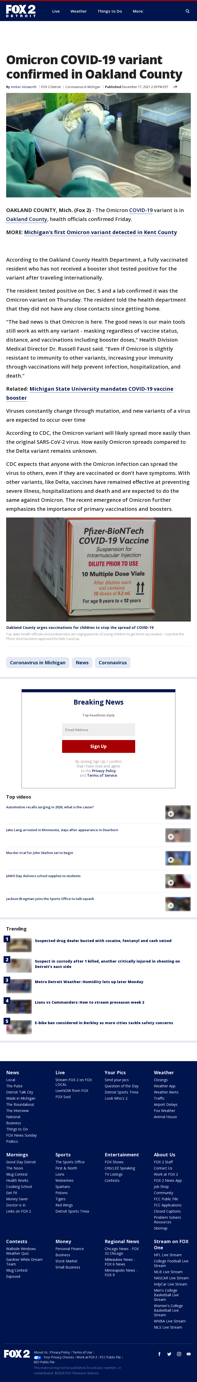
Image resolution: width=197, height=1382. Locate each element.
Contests (112, 1180)
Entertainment (122, 1154)
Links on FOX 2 (18, 1211)
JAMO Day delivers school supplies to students (43, 876)
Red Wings (64, 1205)
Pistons (61, 1192)
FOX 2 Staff (163, 1161)
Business (13, 1122)
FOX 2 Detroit (51, 87)
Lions (59, 1174)
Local (10, 1079)
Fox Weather (164, 1110)
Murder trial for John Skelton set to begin (39, 852)
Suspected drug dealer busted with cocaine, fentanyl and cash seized (103, 940)
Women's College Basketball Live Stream (168, 1310)
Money (63, 1241)
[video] (178, 812)
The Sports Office (70, 1161)
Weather (164, 1072)
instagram (179, 1354)
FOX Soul (63, 1096)
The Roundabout (20, 1104)
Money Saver (17, 1198)
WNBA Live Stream (170, 1321)
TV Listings (114, 1174)
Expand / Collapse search (188, 11)
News (82, 662)
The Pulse (14, 1085)
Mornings (17, 1154)
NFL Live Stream (168, 1254)
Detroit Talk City (19, 1092)
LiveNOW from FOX (71, 1090)
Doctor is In (16, 1205)
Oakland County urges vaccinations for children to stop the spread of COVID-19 (79, 627)
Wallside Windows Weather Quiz (21, 1251)
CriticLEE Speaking (120, 1168)
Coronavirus (113, 662)
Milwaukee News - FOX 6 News (120, 1261)
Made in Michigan (20, 1098)
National (13, 1116)
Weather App (164, 1085)
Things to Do (17, 1129)
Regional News (122, 1241)
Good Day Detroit (21, 1161)
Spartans (62, 1186)
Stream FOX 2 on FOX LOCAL (73, 1082)
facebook (159, 1354)
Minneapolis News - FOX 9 (121, 1272)
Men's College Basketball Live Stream (166, 1295)
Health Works (17, 1180)
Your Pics (115, 1072)
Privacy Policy (104, 770)
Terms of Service (102, 775)
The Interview (17, 1110)
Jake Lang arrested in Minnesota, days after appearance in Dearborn (62, 830)
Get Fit (11, 1192)
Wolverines (64, 1180)
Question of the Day (122, 1085)
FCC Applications (168, 1205)
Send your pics (117, 1079)
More (138, 11)
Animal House (165, 1116)
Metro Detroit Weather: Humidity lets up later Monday (89, 981)
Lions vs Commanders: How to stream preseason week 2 (89, 1002)
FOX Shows (114, 1161)
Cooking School (19, 1186)
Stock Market (66, 1261)
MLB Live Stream (168, 1271)
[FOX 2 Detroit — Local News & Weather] (23, 11)
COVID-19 (141, 210)
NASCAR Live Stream (171, 1277)
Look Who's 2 (116, 1098)
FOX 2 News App (168, 1180)
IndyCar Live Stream (170, 1284)
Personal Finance (69, 1248)
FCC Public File (166, 1198)
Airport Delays (166, 1104)
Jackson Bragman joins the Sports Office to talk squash (50, 898)
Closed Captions (167, 1211)
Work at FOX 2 (166, 1174)
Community (163, 1192)
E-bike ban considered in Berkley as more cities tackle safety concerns (104, 1022)
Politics (12, 1141)
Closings (161, 1079)
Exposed (13, 1276)
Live (60, 1072)
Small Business (67, 1267)
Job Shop (161, 1186)
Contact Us (163, 1168)
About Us (164, 1154)
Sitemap (161, 1228)
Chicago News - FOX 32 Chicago (122, 1251)
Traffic (159, 1098)
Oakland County (26, 219)
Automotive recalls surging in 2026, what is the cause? (50, 807)
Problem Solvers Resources (167, 1219)
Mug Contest (17, 1174)
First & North (66, 1168)
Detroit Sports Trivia (121, 1092)
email (189, 1354)
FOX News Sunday (21, 1135)
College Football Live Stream (171, 1263)
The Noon (14, 1168)
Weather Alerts (166, 1092)
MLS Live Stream (168, 1327)
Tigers (60, 1198)
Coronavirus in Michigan (82, 87)
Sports (63, 1154)
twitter (169, 1354)
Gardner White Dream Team (24, 1261)
